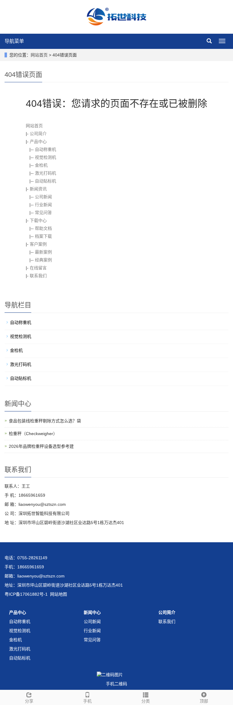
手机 (87, 701)
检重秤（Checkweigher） (33, 433)
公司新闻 (43, 196)
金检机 (41, 165)
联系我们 (38, 275)
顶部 (204, 701)
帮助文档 (43, 228)
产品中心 (38, 141)
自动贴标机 (45, 181)
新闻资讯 (38, 188)
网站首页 (39, 55)
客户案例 (38, 244)
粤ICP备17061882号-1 (26, 594)
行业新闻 (43, 204)
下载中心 (38, 220)
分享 (29, 701)
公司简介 (38, 133)
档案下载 (43, 236)
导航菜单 (14, 41)
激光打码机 (45, 173)
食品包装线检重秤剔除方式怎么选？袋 (45, 420)
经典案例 (43, 259)
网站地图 (58, 594)
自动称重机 (45, 149)
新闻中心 (92, 612)
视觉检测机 (45, 157)
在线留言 (38, 267)
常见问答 (43, 212)
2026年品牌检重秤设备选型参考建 (41, 446)
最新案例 (43, 252)
